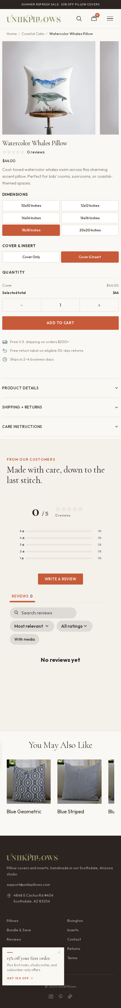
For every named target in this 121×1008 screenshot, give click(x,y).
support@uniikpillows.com (28, 884)
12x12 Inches (90, 205)
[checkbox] (24, 639)
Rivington (75, 920)
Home (12, 33)
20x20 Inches (90, 230)
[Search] (79, 19)
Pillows (12, 920)
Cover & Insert (90, 257)
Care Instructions (22, 426)
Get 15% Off (18, 978)
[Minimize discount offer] (59, 952)
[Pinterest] (60, 996)
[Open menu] (110, 19)
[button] (60, 531)
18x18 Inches (31, 230)
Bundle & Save (19, 930)
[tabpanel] (60, 664)
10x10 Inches (31, 205)
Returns (73, 948)
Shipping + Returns (22, 407)
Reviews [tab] (22, 596)
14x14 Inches (31, 218)
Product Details (20, 388)
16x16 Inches (90, 218)
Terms (72, 958)
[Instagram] (50, 996)
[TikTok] (70, 996)
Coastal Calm (33, 33)
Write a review (61, 579)
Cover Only (31, 257)
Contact (74, 939)
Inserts (73, 930)
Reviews (14, 939)
